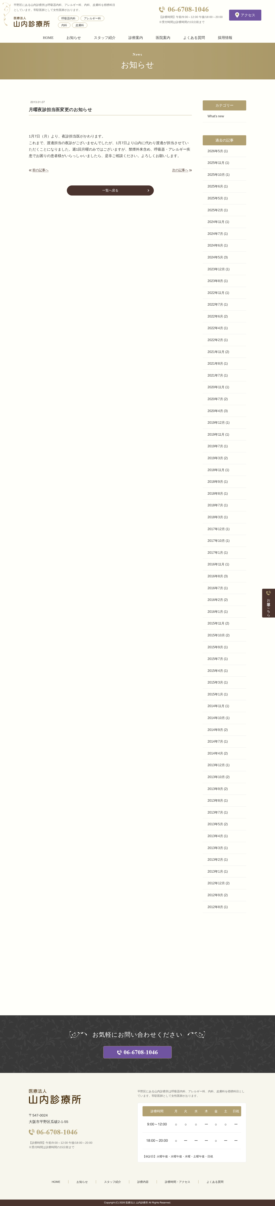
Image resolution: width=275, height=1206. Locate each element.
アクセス (248, 15)
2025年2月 (215, 210)
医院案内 (163, 38)
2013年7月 (215, 812)
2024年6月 (215, 245)
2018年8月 (215, 493)
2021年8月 (215, 363)
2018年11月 (216, 470)
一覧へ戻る (110, 190)
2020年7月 (215, 399)
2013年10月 (216, 777)
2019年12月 (216, 422)
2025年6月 (215, 186)
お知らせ (73, 38)
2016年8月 (215, 576)
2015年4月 (215, 670)
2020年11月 (216, 387)
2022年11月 (216, 292)
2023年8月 (215, 281)
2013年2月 (215, 859)
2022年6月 (215, 316)
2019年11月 (216, 434)
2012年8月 (215, 907)
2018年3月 (215, 517)
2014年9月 (215, 730)
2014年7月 (215, 741)
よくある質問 (194, 38)
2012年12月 (216, 883)
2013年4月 (215, 836)
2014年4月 (215, 753)
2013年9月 (215, 789)
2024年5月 (215, 257)
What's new (216, 116)
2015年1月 (215, 694)
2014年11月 (216, 706)
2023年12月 (216, 269)
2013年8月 (215, 800)
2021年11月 (216, 352)
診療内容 (143, 1181)
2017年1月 (215, 552)
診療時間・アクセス (177, 1181)
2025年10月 (216, 174)
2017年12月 (216, 529)
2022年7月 (215, 304)
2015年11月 (216, 623)
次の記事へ (180, 170)
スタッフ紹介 (105, 38)
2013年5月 (215, 824)
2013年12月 (216, 765)
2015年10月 (216, 635)
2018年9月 (215, 481)
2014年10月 (216, 718)
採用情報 (225, 38)
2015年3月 (215, 682)
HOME (48, 38)
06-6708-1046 (188, 9)
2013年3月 (215, 848)
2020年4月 (215, 411)
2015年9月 (215, 647)
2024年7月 (215, 233)
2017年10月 (216, 540)
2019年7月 (215, 446)
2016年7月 (215, 588)
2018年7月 (215, 505)
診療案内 (135, 38)
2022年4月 (215, 328)
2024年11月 (216, 222)
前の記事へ (40, 170)
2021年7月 (215, 375)
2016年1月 (215, 611)
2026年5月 (215, 151)
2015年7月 (215, 659)
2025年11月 (216, 162)
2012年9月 (215, 895)
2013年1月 (215, 871)
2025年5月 (215, 198)
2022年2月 (215, 340)
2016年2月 (215, 599)
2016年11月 (216, 564)
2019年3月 (215, 458)
